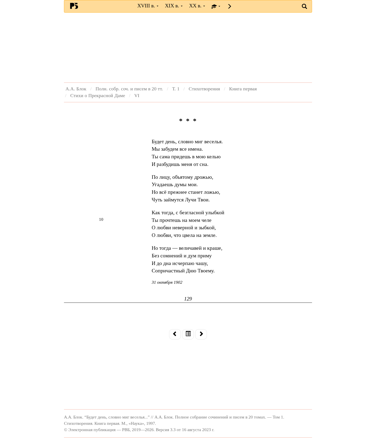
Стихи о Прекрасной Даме (97, 95)
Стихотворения (204, 88)
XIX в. (172, 5)
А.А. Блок (75, 88)
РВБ (74, 5)
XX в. (196, 5)
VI (136, 95)
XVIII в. (146, 5)
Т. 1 (176, 88)
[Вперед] (201, 334)
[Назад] (175, 334)
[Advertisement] (188, 47)
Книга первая (243, 88)
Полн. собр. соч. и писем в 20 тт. (129, 88)
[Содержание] (188, 334)
